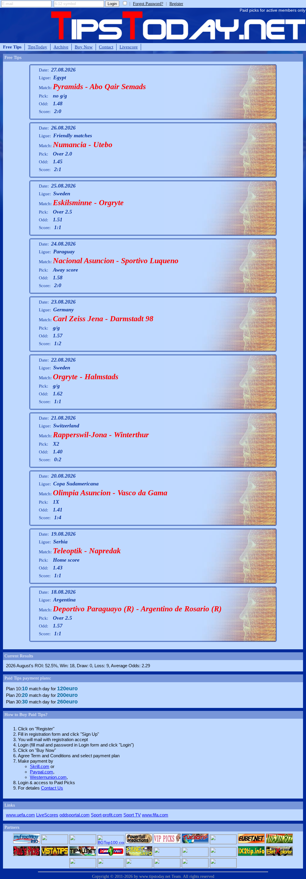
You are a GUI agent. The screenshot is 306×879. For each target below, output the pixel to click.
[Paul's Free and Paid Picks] (27, 855)
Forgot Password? (148, 3)
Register (176, 3)
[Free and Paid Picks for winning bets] (279, 855)
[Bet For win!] (111, 855)
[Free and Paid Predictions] (139, 855)
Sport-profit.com (106, 814)
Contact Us (52, 787)
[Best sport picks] (139, 866)
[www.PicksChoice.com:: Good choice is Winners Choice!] (195, 866)
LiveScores (47, 814)
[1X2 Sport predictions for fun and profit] (167, 866)
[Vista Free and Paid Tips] (55, 855)
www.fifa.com (155, 814)
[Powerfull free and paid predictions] (139, 842)
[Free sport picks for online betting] (27, 842)
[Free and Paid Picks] (279, 842)
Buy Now (84, 46)
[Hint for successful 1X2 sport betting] (111, 866)
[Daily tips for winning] (251, 855)
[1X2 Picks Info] (223, 855)
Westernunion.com (48, 777)
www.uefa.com (20, 814)
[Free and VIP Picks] (167, 842)
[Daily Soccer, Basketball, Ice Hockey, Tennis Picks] (167, 855)
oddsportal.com (74, 814)
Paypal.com (41, 771)
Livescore (129, 46)
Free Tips (12, 46)
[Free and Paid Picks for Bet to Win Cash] (251, 842)
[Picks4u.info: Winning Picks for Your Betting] (83, 866)
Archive (60, 46)
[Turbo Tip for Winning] (195, 842)
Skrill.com (39, 766)
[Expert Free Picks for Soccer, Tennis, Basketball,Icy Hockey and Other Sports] (55, 842)
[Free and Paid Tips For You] (83, 855)
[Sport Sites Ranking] (83, 842)
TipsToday (37, 46)
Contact (106, 46)
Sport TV (132, 814)
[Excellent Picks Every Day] (223, 866)
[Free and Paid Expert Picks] (223, 842)
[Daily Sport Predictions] (195, 855)
